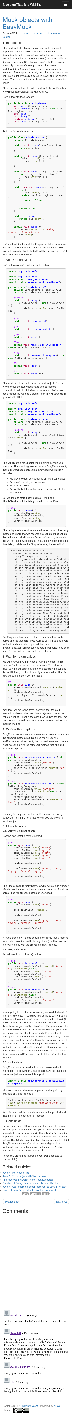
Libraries (35, 1193)
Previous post (12, 1201)
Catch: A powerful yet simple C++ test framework (29, 1190)
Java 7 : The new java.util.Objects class (24, 1176)
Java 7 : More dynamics (16, 1172)
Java (25, 1193)
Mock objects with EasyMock (27, 23)
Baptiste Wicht (30, 1406)
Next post (61, 1201)
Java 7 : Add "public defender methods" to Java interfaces (35, 1186)
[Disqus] (36, 1259)
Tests (45, 1193)
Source (6, 36)
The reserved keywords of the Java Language (28, 1179)
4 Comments (53, 33)
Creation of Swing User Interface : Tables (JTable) (30, 1183)
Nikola (57, 1406)
